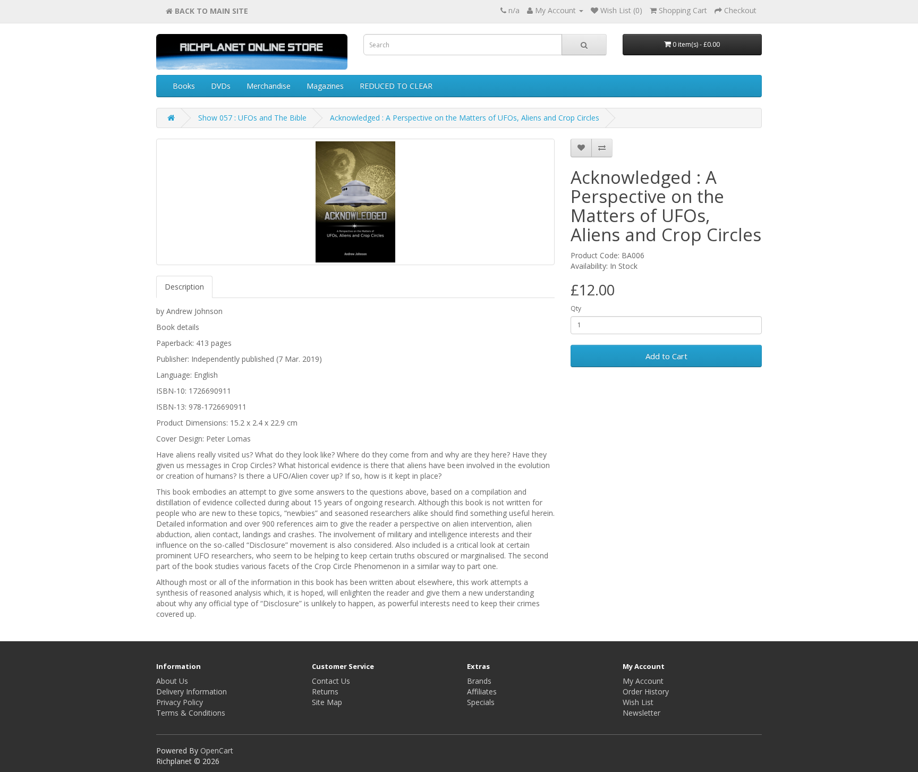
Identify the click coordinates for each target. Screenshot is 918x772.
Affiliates (482, 691)
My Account (643, 681)
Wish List (638, 702)
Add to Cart (666, 356)
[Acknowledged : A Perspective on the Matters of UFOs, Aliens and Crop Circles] (355, 202)
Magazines (325, 86)
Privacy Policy (179, 702)
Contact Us (331, 681)
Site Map (327, 702)
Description (184, 287)
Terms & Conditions (190, 713)
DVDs (221, 86)
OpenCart (216, 750)
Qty (576, 308)
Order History (646, 691)
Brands (479, 681)
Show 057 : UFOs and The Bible (252, 118)
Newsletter (641, 713)
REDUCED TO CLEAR (396, 86)
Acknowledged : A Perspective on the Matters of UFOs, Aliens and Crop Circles (464, 118)
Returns (325, 691)
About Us (172, 681)
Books (184, 86)
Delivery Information (191, 691)
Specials (481, 702)
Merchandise (268, 86)
